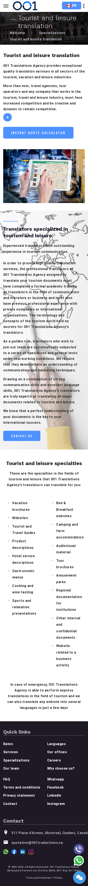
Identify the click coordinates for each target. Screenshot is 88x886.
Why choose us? (61, 768)
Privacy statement (19, 795)
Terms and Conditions (39, 878)
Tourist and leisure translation (36, 39)
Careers (54, 760)
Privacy (58, 878)
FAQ (6, 779)
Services (10, 752)
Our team (11, 768)
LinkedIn (54, 795)
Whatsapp (55, 779)
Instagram (56, 804)
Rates (8, 744)
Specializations (52, 33)
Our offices (57, 752)
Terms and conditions (21, 787)
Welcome (17, 33)
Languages (56, 744)
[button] (7, 117)
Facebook (55, 787)
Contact (10, 804)
